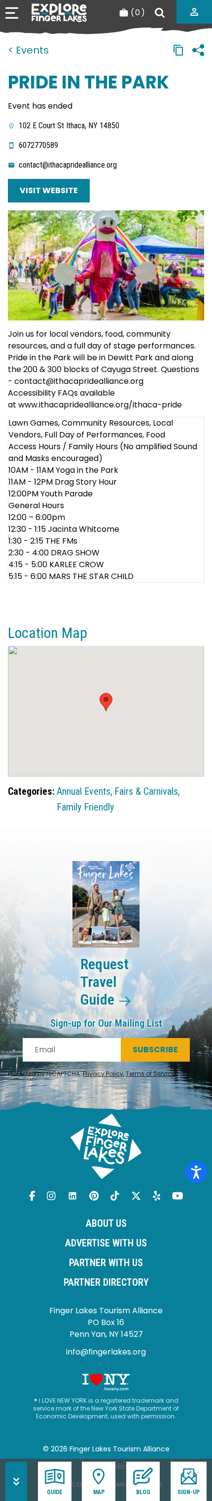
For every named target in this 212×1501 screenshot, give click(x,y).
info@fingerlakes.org (106, 1351)
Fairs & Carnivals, (147, 791)
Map (99, 1492)
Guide (55, 1492)
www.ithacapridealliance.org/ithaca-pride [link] (100, 404)
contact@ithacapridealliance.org (68, 165)
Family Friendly (85, 807)
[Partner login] (194, 12)
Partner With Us (106, 1263)
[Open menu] (12, 13)
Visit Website (49, 190)
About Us (106, 1223)
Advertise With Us (106, 1243)
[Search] (160, 13)
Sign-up (188, 1492)
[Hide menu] (16, 1481)
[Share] (198, 50)
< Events (28, 50)
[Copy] (178, 50)
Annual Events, (84, 791)
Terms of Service (150, 1073)
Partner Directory (106, 1282)
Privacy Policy (103, 1073)
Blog (143, 1492)
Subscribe (155, 1049)
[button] (106, 702)
